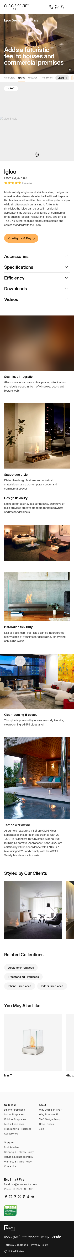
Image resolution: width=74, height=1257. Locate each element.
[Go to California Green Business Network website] (10, 1210)
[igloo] (37, 155)
